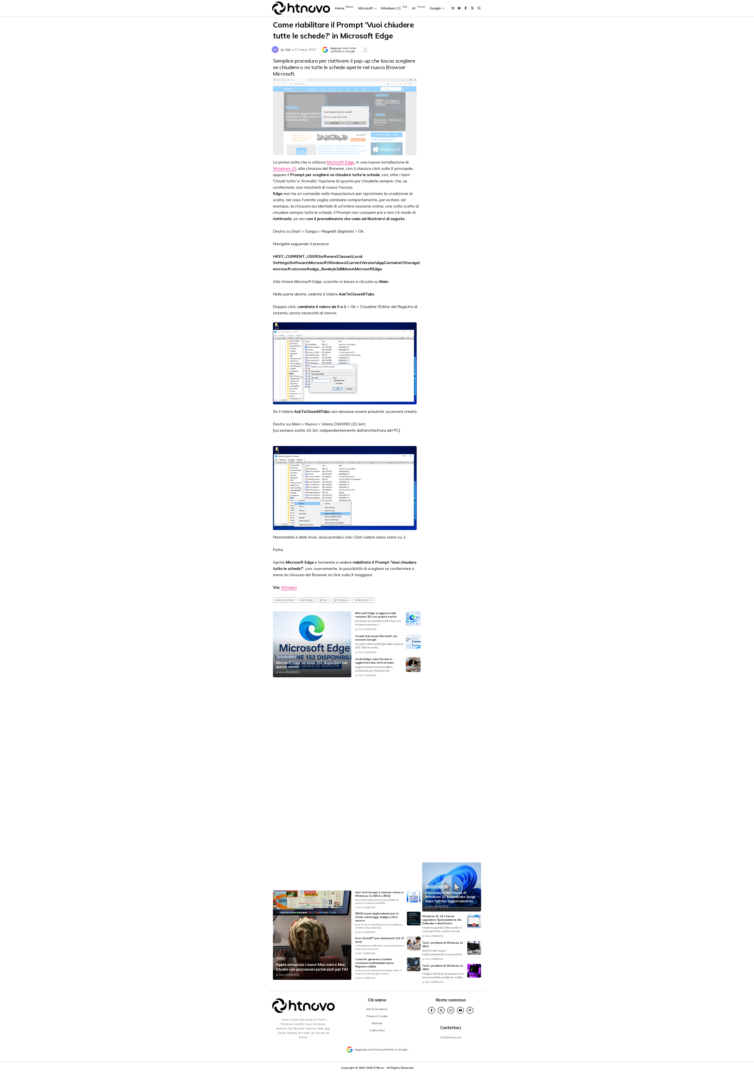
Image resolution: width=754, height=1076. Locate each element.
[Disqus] (347, 732)
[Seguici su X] (472, 8)
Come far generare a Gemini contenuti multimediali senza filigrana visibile (374, 962)
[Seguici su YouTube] (460, 1010)
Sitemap (377, 1023)
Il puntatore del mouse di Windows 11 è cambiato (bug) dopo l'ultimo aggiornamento (450, 896)
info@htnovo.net (450, 1037)
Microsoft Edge (340, 162)
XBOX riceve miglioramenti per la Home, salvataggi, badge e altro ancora (376, 917)
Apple (280, 958)
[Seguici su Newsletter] (450, 1010)
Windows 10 (284, 168)
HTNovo (378, 1067)
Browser (306, 600)
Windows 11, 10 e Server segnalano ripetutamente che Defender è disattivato (441, 919)
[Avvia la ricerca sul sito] (479, 8)
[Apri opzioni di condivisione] (365, 49)
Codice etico (377, 1030)
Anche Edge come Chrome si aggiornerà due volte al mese (374, 660)
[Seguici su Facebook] (465, 8)
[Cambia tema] (459, 8)
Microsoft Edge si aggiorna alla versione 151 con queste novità (375, 614)
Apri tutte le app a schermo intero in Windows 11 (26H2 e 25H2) (379, 894)
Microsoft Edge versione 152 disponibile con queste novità (312, 665)
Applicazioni (284, 600)
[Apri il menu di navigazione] (452, 8)
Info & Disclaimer (377, 1009)
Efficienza (341, 600)
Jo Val (285, 49)
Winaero (289, 587)
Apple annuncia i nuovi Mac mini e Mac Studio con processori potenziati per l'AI (312, 967)
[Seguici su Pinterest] (470, 1010)
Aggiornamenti (286, 657)
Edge (323, 600)
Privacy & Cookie (377, 1016)
